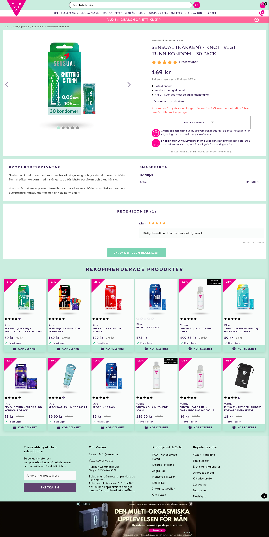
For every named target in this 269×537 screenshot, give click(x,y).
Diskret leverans (163, 464)
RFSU (182, 40)
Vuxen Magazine (204, 454)
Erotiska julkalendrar (206, 466)
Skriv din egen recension (137, 252)
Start (8, 26)
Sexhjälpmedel (21, 26)
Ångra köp (159, 471)
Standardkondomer (58, 26)
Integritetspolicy (163, 488)
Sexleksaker (201, 460)
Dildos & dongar (203, 472)
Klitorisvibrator (203, 478)
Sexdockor (200, 490)
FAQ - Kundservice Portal (164, 457)
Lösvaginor (200, 484)
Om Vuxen (159, 494)
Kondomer (38, 26)
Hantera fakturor (163, 476)
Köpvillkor (158, 482)
